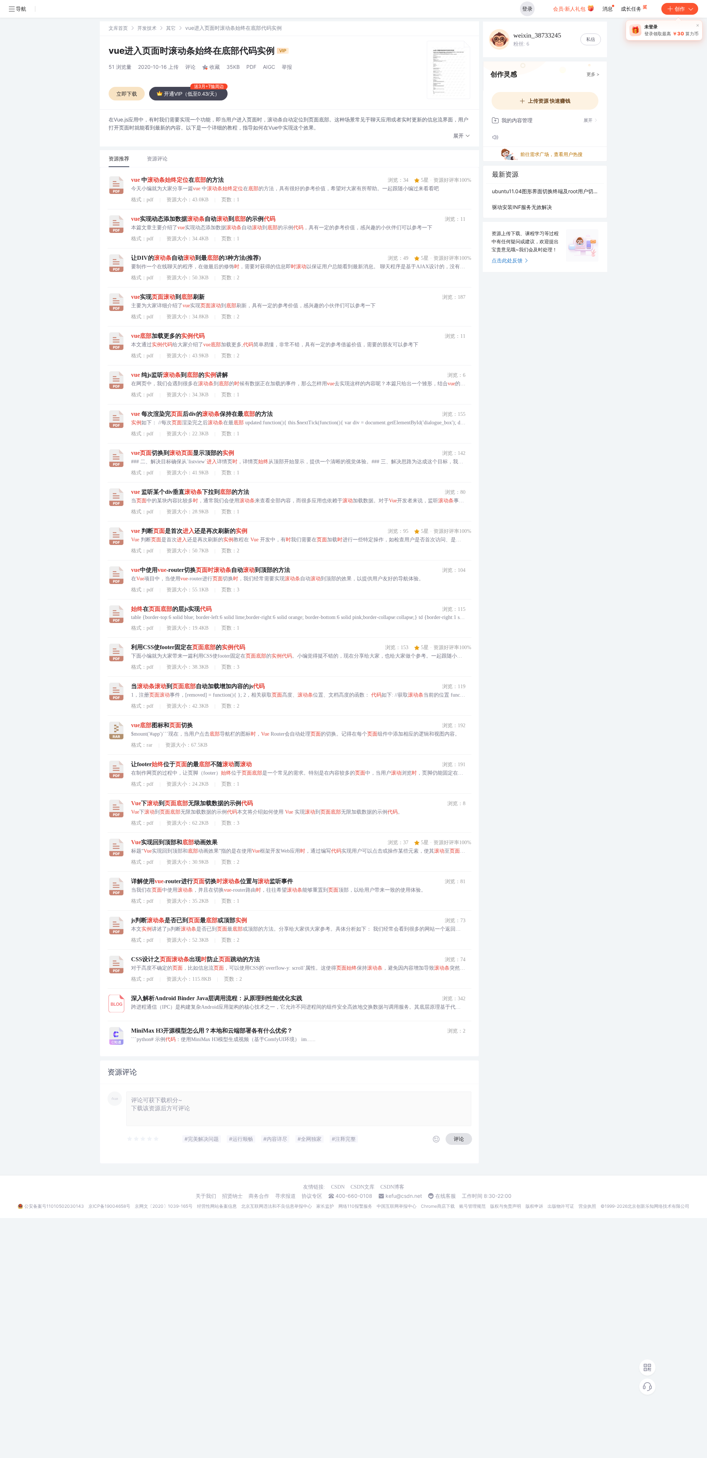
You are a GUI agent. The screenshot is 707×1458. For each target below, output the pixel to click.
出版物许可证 (561, 1206)
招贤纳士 (232, 1196)
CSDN (338, 1187)
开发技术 (146, 28)
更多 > (593, 74)
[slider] (143, 1139)
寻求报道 (285, 1196)
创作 (680, 9)
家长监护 (325, 1206)
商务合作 (259, 1196)
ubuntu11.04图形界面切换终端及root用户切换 (545, 191)
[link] (118, 28)
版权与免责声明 (505, 1206)
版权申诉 (534, 1206)
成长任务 (632, 9)
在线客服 (445, 1196)
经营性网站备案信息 (217, 1206)
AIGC (269, 67)
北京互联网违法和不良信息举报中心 (276, 1206)
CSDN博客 (392, 1187)
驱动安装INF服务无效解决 (522, 207)
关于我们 (206, 1196)
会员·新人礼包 (570, 9)
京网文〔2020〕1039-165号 (164, 1206)
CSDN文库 (362, 1187)
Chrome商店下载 (438, 1206)
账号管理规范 (472, 1206)
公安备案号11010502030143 (54, 1206)
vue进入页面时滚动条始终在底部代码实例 (193, 50)
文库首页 (118, 28)
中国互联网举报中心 (396, 1206)
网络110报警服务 (355, 1206)
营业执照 (587, 1206)
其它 (171, 28)
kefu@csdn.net (404, 1196)
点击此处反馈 (507, 260)
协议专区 (312, 1196)
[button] (461, 135)
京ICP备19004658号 (109, 1206)
